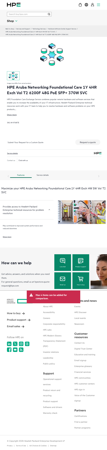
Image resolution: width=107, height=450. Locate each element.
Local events (80, 318)
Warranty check (50, 413)
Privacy (10, 446)
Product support (80, 266)
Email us (62, 284)
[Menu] (98, 4)
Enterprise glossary (83, 366)
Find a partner (80, 422)
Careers (46, 318)
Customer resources (81, 335)
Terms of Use (21, 446)
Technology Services (39, 29)
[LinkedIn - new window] (9, 344)
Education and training (84, 354)
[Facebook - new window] (9, 349)
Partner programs (82, 428)
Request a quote (88, 142)
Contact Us (79, 343)
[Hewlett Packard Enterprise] (13, 4)
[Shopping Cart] (80, 4)
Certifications (80, 416)
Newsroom (79, 324)
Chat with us (23, 160)
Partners (80, 410)
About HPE (48, 306)
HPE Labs (47, 330)
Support (48, 373)
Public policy (49, 363)
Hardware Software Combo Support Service (62, 29)
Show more (12, 114)
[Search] (49, 14)
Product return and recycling (51, 393)
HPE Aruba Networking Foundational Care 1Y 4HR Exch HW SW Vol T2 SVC (30, 31)
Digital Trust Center (83, 348)
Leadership (48, 358)
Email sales (13, 326)
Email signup (80, 360)
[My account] (92, 4)
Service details (12, 153)
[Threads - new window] (27, 344)
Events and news (85, 300)
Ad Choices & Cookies (38, 446)
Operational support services (52, 382)
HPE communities (82, 378)
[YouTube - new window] (15, 349)
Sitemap (53, 446)
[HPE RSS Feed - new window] (21, 349)
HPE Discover (80, 312)
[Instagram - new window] (21, 344)
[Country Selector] (86, 4)
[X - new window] (15, 344)
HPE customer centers (84, 383)
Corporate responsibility (54, 324)
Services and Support (23, 29)
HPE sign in (79, 389)
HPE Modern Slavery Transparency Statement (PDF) (54, 340)
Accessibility (49, 312)
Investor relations (51, 352)
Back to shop (10, 29)
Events (77, 306)
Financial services (82, 372)
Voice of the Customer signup (84, 398)
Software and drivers (52, 407)
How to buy (81, 284)
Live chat (63, 266)
